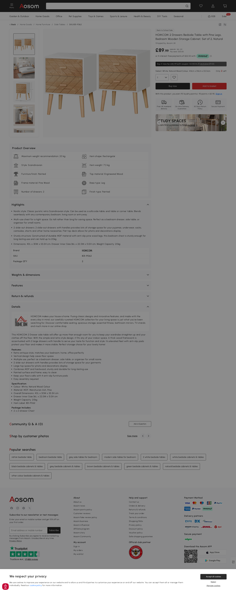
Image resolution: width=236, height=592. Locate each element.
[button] (5, 586)
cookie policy (36, 585)
